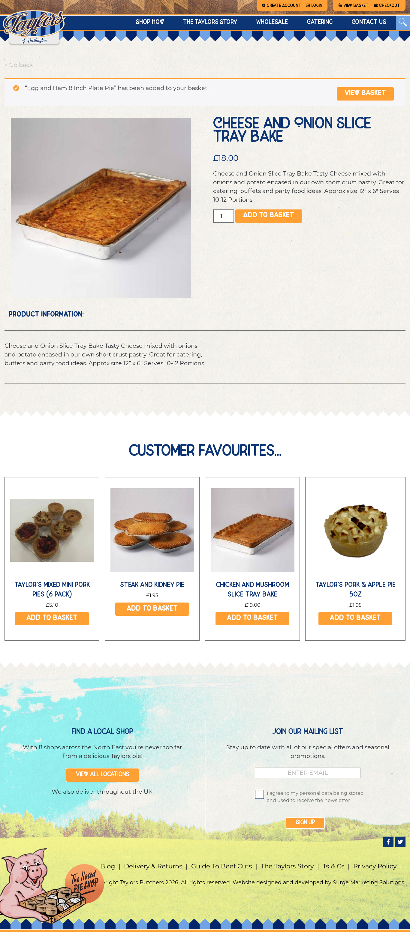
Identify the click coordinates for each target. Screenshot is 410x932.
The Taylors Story (287, 866)
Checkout (389, 6)
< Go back (19, 64)
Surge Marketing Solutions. (369, 882)
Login (316, 6)
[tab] (46, 315)
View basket (365, 94)
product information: (46, 315)
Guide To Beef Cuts (221, 866)
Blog (107, 866)
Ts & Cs (333, 866)
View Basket (356, 6)
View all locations (102, 774)
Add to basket (268, 216)
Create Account (284, 6)
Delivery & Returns (153, 866)
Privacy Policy (374, 866)
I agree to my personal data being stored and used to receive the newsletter (315, 796)
